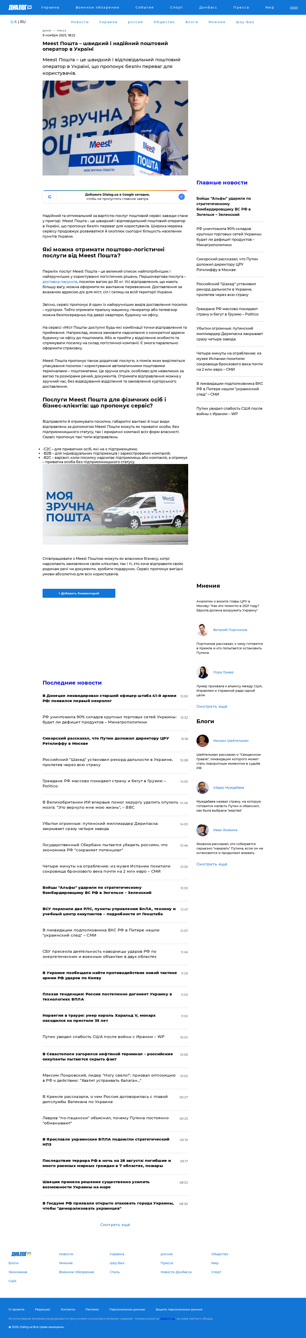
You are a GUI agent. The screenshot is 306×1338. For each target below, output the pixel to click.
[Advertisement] (115, 634)
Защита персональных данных (179, 1309)
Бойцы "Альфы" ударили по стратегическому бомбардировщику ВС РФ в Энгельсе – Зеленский (223, 206)
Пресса (61, 31)
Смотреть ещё (115, 1225)
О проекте (16, 1309)
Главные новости (222, 182)
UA (14, 22)
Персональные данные (127, 1309)
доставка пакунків (60, 282)
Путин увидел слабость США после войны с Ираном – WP (104, 1036)
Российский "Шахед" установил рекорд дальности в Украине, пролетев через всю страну (226, 289)
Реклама (92, 1309)
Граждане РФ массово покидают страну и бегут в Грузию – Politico (227, 311)
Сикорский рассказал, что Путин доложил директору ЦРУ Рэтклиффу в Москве (227, 264)
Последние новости (72, 682)
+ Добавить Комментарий (78, 593)
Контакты (68, 1309)
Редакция (42, 1309)
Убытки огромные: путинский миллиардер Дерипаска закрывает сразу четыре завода (229, 333)
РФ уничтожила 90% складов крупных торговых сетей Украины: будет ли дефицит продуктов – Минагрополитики (229, 237)
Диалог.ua (167, 1318)
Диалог (47, 31)
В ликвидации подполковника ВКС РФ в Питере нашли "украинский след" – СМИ (229, 388)
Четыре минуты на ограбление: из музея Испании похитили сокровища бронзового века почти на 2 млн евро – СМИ (229, 361)
